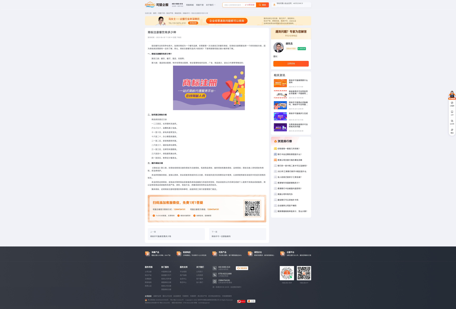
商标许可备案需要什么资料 (298, 81)
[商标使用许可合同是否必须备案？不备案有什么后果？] (281, 94)
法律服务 (148, 279)
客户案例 (199, 279)
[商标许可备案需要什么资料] (281, 83)
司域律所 (193, 296)
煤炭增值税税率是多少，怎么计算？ (293, 211)
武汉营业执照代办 (214, 296)
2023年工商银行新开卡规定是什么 (292, 171)
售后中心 (183, 282)
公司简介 (199, 272)
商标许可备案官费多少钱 (160, 236)
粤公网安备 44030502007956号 (158, 300)
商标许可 (186, 13)
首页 (155, 13)
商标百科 (178, 13)
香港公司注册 (166, 286)
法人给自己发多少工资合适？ (290, 177)
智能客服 (243, 268)
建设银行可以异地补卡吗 (288, 200)
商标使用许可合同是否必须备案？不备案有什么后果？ (298, 92)
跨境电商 (148, 282)
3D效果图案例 (227, 296)
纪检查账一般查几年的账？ (289, 148)
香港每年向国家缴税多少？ (289, 183)
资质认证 (148, 286)
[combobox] (232, 4)
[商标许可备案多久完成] (281, 116)
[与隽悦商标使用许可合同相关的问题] (281, 127)
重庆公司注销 (167, 296)
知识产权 (169, 13)
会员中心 (183, 279)
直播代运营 (157, 296)
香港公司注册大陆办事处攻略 (290, 160)
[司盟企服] (252, 301)
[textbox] (233, 5)
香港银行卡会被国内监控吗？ (290, 188)
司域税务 (185, 296)
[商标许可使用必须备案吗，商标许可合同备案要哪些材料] (281, 105)
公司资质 (199, 275)
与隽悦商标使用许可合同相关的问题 (298, 125)
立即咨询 (291, 64)
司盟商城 (190, 5)
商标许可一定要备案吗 (221, 236)
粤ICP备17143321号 (177, 300)
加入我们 (199, 282)
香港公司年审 (166, 279)
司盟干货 (200, 5)
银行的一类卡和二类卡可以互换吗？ (293, 166)
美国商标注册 (166, 282)
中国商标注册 (166, 272)
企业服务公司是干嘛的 (287, 205)
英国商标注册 (166, 289)
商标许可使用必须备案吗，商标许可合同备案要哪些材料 (298, 103)
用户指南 (183, 275)
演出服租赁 (177, 296)
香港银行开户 (166, 275)
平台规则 (183, 272)
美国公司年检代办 (285, 194)
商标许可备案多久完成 (298, 113)
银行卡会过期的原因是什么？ (290, 154)
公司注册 (148, 272)
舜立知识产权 (202, 296)
